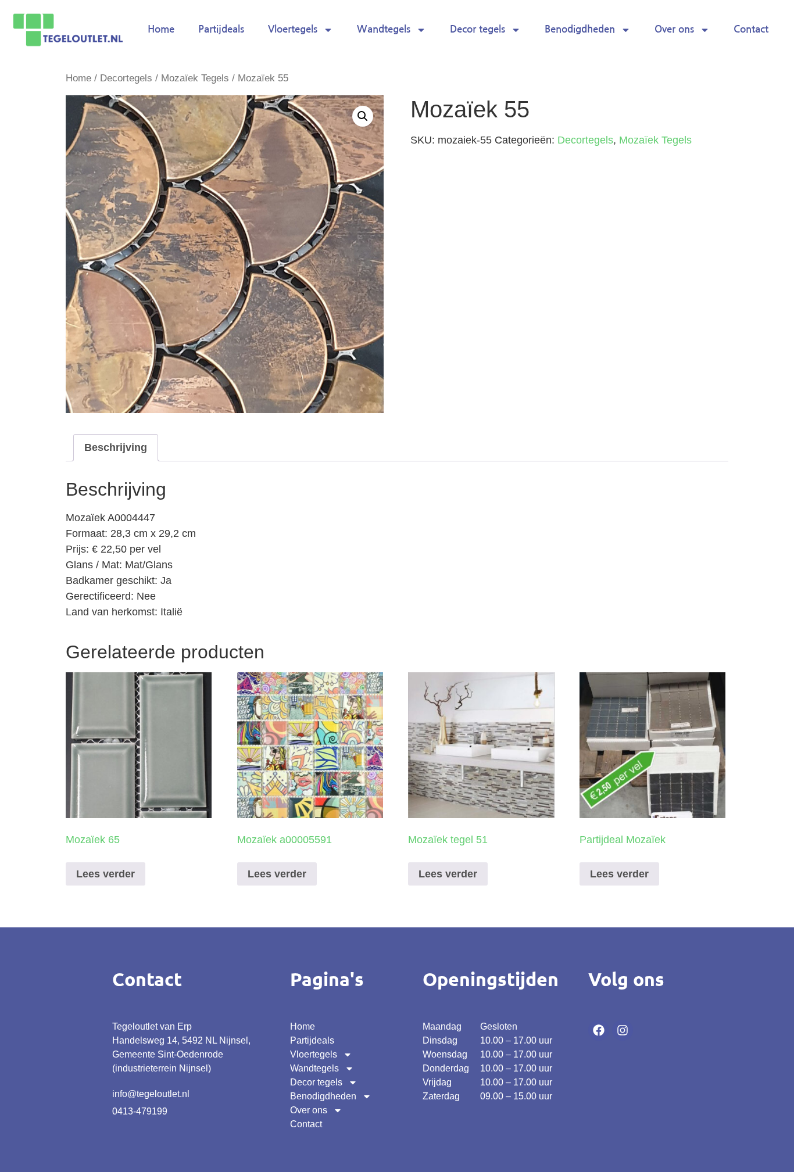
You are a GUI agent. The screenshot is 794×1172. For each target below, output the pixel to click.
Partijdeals (221, 29)
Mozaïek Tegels (195, 78)
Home (161, 29)
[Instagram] (622, 1030)
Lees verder (105, 874)
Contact (751, 29)
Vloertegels (292, 29)
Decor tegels (477, 29)
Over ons (674, 29)
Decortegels (126, 78)
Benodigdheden (580, 29)
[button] (362, 116)
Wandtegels (383, 29)
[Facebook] (598, 1030)
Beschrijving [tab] (115, 447)
